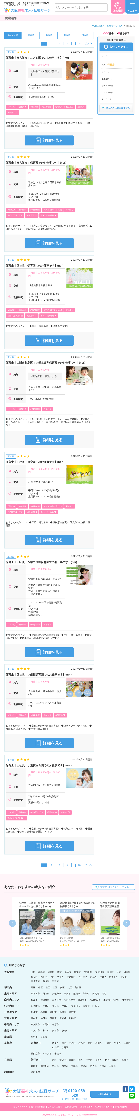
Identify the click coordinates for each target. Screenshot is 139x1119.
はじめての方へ (20, 1106)
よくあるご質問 (55, 1106)
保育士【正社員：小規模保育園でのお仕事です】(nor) (39, 674)
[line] (132, 1096)
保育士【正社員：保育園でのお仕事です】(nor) (34, 265)
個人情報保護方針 (103, 1106)
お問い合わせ (121, 1106)
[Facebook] (125, 1089)
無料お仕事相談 (38, 1106)
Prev (12, 923)
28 (79, 43)
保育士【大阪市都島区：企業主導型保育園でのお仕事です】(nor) (45, 362)
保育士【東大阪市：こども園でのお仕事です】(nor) (37, 57)
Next (126, 923)
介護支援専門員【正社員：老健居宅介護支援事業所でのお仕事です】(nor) (118, 906)
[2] (88, 43)
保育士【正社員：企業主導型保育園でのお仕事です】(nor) (41, 562)
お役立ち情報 (71, 1106)
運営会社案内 (86, 1106)
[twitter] (132, 1089)
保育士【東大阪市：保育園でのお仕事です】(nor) (36, 162)
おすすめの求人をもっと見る (113, 886)
